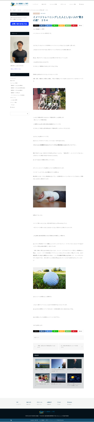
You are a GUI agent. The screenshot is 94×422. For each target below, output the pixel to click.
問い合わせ (81, 4)
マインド (36, 13)
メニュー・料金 (72, 4)
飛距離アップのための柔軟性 (17, 85)
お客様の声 (49, 404)
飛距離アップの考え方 (15, 92)
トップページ (35, 4)
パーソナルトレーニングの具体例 (17, 95)
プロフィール (63, 4)
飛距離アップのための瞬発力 (17, 90)
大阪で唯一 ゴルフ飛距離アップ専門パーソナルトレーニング (45, 420)
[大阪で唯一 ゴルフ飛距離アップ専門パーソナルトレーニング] (19, 4)
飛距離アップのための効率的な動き (18, 87)
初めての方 (44, 4)
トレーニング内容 (53, 4)
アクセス (12, 104)
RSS (11, 420)
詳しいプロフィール (15, 68)
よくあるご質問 (14, 100)
